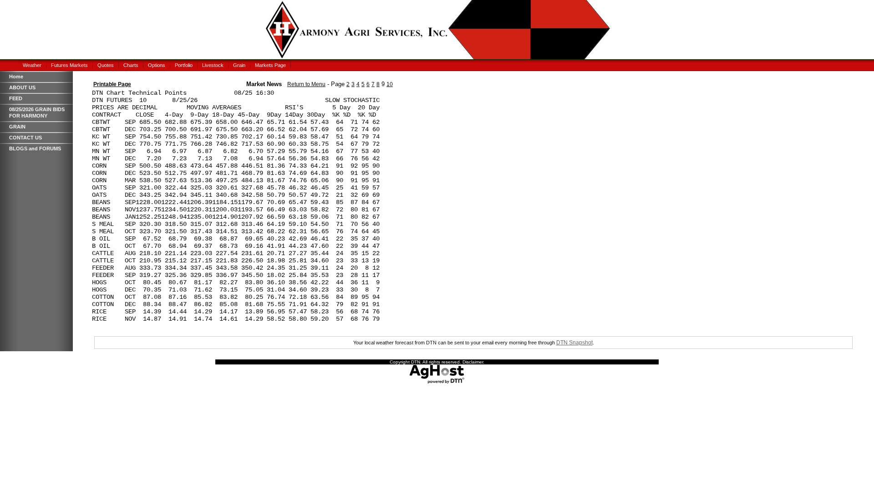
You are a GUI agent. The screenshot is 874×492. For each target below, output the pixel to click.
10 (389, 84)
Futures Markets (69, 65)
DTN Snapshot (574, 342)
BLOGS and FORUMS (35, 148)
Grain (239, 65)
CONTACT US (25, 137)
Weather (32, 65)
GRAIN (17, 126)
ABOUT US (22, 87)
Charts (130, 65)
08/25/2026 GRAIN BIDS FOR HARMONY (37, 112)
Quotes (105, 65)
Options (156, 65)
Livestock (213, 65)
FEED (15, 98)
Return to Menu (306, 84)
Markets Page (270, 65)
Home (16, 76)
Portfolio (184, 65)
